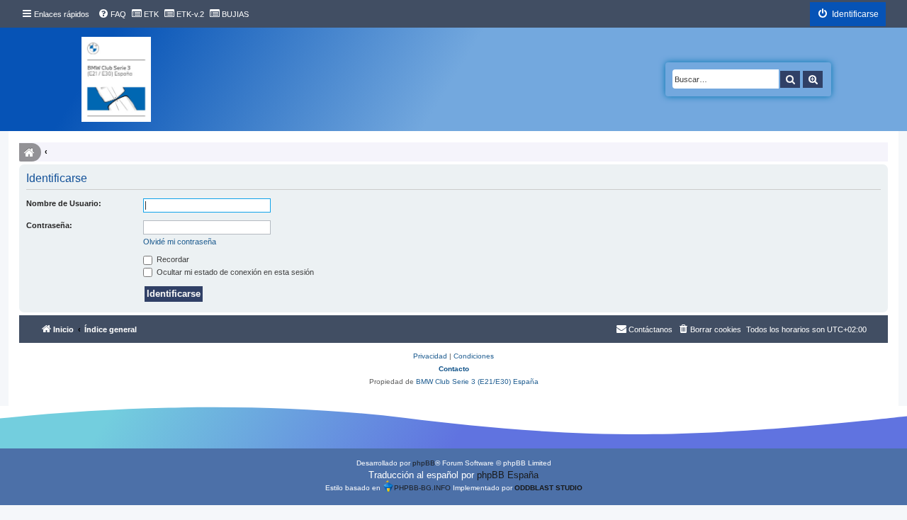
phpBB (423, 463)
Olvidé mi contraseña (179, 241)
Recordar (171, 259)
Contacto (454, 369)
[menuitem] (112, 14)
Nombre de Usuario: (63, 203)
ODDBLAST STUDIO (548, 488)
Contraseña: (49, 225)
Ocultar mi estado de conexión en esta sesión (234, 272)
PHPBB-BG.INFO (422, 488)
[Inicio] (116, 79)
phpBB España (508, 475)
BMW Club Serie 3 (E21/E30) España (477, 381)
